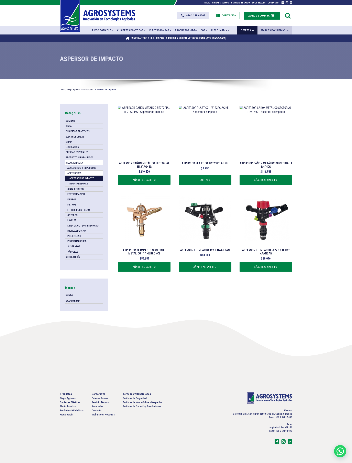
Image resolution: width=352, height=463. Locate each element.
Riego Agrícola (101, 30)
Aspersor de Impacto (81, 178)
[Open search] (288, 15)
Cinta (69, 126)
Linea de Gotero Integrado (83, 225)
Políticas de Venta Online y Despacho (142, 402)
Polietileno (74, 236)
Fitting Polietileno (78, 210)
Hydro (69, 295)
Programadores (77, 241)
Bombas (70, 121)
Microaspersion (76, 230)
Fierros (71, 199)
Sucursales (259, 3)
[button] (193, 15)
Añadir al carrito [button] (144, 180)
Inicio (207, 3)
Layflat (71, 220)
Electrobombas (159, 30)
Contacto (273, 3)
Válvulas (72, 251)
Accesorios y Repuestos (81, 168)
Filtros (71, 204)
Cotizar (205, 180)
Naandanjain (73, 301)
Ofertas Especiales (77, 152)
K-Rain (69, 141)
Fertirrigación (76, 194)
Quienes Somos (220, 3)
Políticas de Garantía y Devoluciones (142, 406)
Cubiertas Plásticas (130, 30)
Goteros (72, 215)
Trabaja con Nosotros (103, 414)
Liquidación (72, 147)
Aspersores (87, 89)
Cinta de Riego (75, 189)
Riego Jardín (219, 30)
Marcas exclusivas (273, 30)
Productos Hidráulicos (190, 30)
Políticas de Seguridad (135, 398)
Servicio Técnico (240, 3)
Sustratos (73, 246)
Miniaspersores (78, 183)
